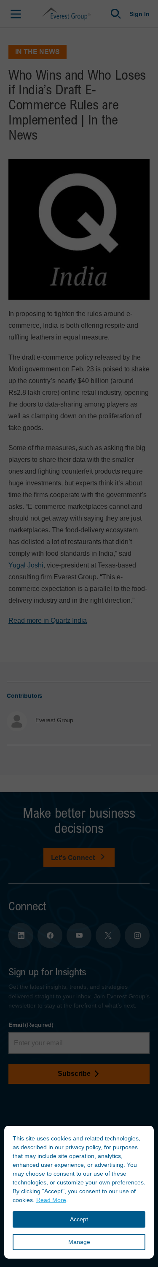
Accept (79, 1219)
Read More (51, 1200)
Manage (79, 1241)
